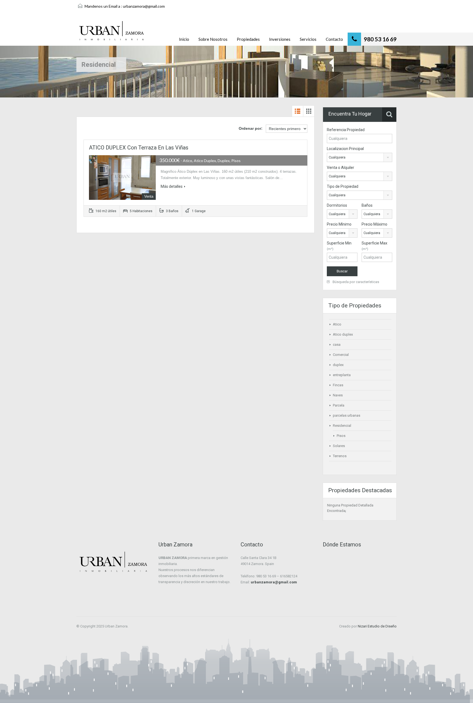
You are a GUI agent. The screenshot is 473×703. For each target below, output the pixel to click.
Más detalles (172, 186)
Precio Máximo (374, 224)
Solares (339, 446)
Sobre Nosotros (212, 39)
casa (337, 344)
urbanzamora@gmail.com (144, 6)
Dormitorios (337, 205)
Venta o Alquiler (340, 167)
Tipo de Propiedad (342, 186)
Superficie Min (339, 246)
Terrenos (340, 456)
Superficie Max (374, 246)
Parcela (338, 405)
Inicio (184, 39)
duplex (338, 365)
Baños (367, 205)
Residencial (342, 425)
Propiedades (248, 39)
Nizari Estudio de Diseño (377, 626)
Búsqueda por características (355, 282)
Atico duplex (343, 334)
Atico (337, 324)
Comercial (341, 355)
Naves (338, 395)
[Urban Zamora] (111, 33)
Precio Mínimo (339, 224)
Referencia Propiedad (346, 130)
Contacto (334, 39)
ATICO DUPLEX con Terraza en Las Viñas (138, 147)
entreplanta (342, 375)
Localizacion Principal (345, 148)
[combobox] (359, 157)
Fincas (338, 385)
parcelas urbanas (346, 415)
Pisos (341, 436)
